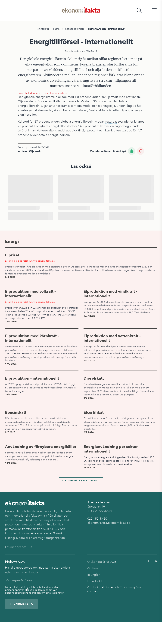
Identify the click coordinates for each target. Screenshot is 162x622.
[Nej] (140, 151)
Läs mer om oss (15, 547)
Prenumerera (21, 603)
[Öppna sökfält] (139, 10)
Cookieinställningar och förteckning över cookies (114, 589)
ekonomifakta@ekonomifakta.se (108, 523)
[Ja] (131, 151)
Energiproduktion (74, 29)
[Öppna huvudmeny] (154, 10)
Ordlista (92, 568)
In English (93, 575)
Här (27, 589)
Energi (56, 29)
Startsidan (43, 29)
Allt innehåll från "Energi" (81, 480)
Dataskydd (94, 581)
